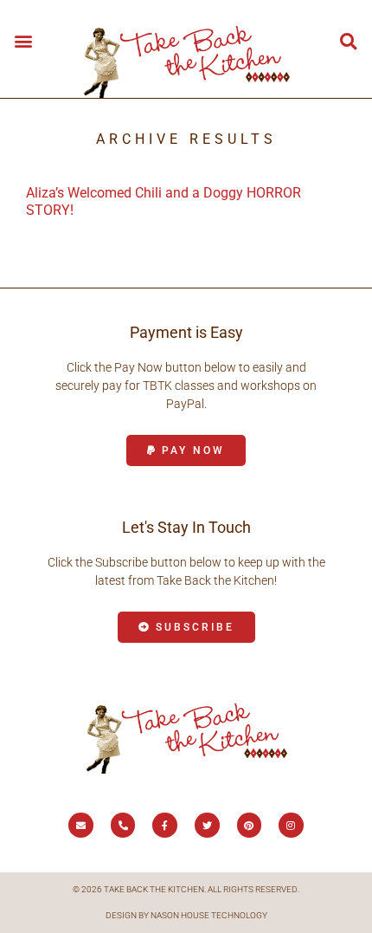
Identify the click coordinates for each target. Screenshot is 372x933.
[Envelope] (80, 825)
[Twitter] (207, 825)
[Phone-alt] (123, 825)
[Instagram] (291, 825)
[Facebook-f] (164, 825)
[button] (23, 40)
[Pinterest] (249, 825)
